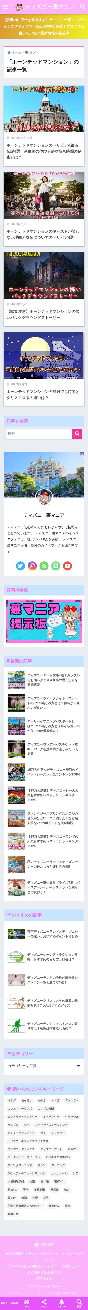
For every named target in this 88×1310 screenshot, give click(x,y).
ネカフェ (73, 1149)
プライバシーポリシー (43, 1286)
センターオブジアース (21, 1133)
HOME (46, 1244)
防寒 (67, 1205)
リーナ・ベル (59, 1173)
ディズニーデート (51, 1149)
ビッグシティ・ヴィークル (24, 1157)
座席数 (55, 1189)
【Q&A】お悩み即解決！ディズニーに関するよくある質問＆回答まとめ (9, 1303)
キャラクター (51, 1116)
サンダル (13, 1124)
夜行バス (59, 1181)
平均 (25, 1189)
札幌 (35, 1197)
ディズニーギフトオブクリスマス (28, 1141)
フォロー (61, 1306)
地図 (32, 1181)
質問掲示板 (44, 1278)
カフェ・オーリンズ (20, 1108)
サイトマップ (44, 1260)
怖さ (67, 1189)
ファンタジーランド (20, 1165)
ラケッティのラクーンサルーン (27, 1173)
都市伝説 (54, 1205)
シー (27, 1124)
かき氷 (42, 1100)
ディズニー (58, 1133)
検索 (79, 1306)
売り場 (45, 1181)
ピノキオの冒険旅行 (58, 1157)
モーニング (58, 1165)
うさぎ (12, 1100)
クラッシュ (72, 1116)
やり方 (56, 1100)
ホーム (26, 1306)
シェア (44, 1306)
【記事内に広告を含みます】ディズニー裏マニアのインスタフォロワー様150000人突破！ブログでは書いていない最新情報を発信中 (44, 26)
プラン (42, 1165)
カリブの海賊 (46, 1108)
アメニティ (72, 1100)
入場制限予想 (16, 1181)
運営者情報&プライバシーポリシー (32, 1254)
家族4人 (12, 1189)
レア (76, 1173)
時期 (24, 1197)
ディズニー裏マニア (49, 6)
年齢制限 (39, 1189)
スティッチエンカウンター (51, 1124)
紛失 (46, 1197)
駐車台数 (13, 1214)
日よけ (12, 1197)
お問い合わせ (72, 1254)
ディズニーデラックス (21, 1149)
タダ (43, 1133)
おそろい (26, 1100)
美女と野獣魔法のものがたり (25, 1205)
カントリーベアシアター (22, 1116)
